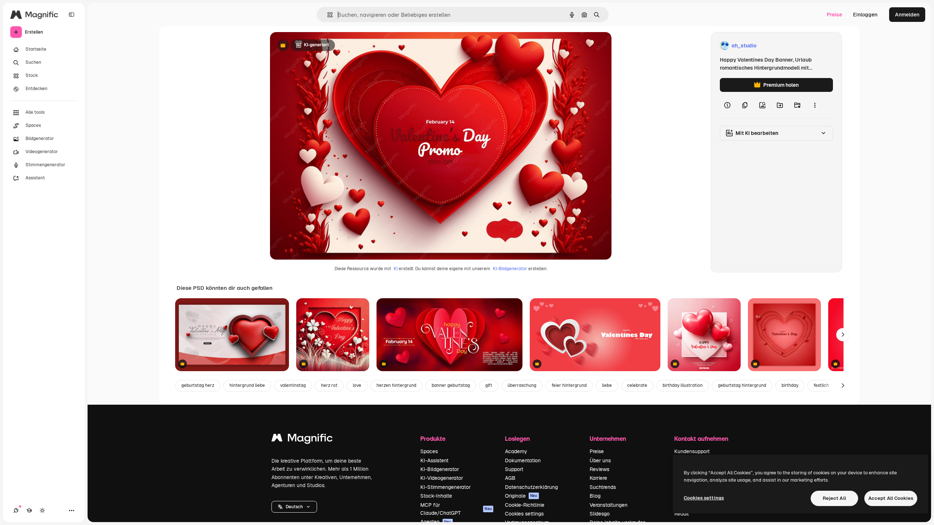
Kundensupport (692, 451)
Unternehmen (608, 438)
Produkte (432, 438)
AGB (510, 478)
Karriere (598, 478)
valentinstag (293, 385)
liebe (607, 385)
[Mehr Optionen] (814, 105)
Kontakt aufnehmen (701, 438)
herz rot (329, 385)
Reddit (681, 513)
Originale (521, 496)
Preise (834, 14)
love (357, 385)
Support (514, 469)
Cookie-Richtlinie (524, 505)
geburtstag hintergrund (742, 385)
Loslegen (517, 438)
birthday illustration (683, 385)
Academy (516, 451)
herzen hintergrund (396, 385)
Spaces (429, 451)
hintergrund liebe (247, 385)
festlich (821, 385)
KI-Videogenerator (441, 478)
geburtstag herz (197, 385)
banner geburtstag (451, 385)
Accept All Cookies (890, 498)
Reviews (599, 469)
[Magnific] (302, 439)
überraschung (521, 385)
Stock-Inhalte (436, 496)
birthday (789, 385)
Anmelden (907, 14)
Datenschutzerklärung (531, 487)
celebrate (637, 385)
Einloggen (865, 14)
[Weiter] (842, 334)
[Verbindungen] (16, 510)
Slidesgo (600, 513)
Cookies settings (524, 513)
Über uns (600, 460)
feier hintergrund (569, 385)
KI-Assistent (434, 460)
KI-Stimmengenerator (445, 487)
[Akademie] (29, 510)
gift (488, 385)
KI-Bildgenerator (510, 269)
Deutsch (294, 507)
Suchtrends (603, 487)
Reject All (834, 498)
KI (396, 269)
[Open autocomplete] (327, 15)
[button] (294, 507)
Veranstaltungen (609, 505)
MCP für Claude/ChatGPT (456, 509)
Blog (595, 496)
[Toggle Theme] (42, 510)
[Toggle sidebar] (71, 14)
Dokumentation (523, 460)
